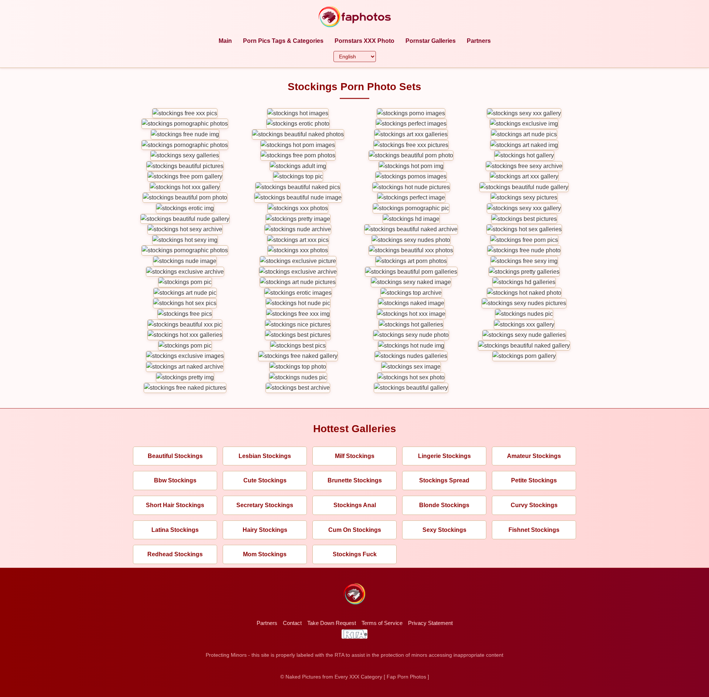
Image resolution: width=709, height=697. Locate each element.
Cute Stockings (265, 480)
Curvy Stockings (534, 505)
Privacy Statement (430, 623)
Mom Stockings (265, 554)
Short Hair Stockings (175, 505)
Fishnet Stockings (533, 530)
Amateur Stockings (534, 456)
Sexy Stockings (444, 530)
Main (225, 41)
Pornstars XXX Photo (364, 41)
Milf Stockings (354, 456)
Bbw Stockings (175, 480)
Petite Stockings (534, 480)
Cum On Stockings (354, 530)
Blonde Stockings (444, 505)
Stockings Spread (444, 480)
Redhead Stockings (175, 554)
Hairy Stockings (265, 530)
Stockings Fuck (355, 554)
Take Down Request (331, 623)
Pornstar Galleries (430, 41)
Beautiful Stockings (175, 456)
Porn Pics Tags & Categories (283, 41)
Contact (292, 623)
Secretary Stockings (264, 505)
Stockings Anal (354, 505)
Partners (479, 41)
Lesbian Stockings (265, 456)
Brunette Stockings (355, 480)
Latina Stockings (175, 530)
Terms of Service (382, 623)
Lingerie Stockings (444, 456)
